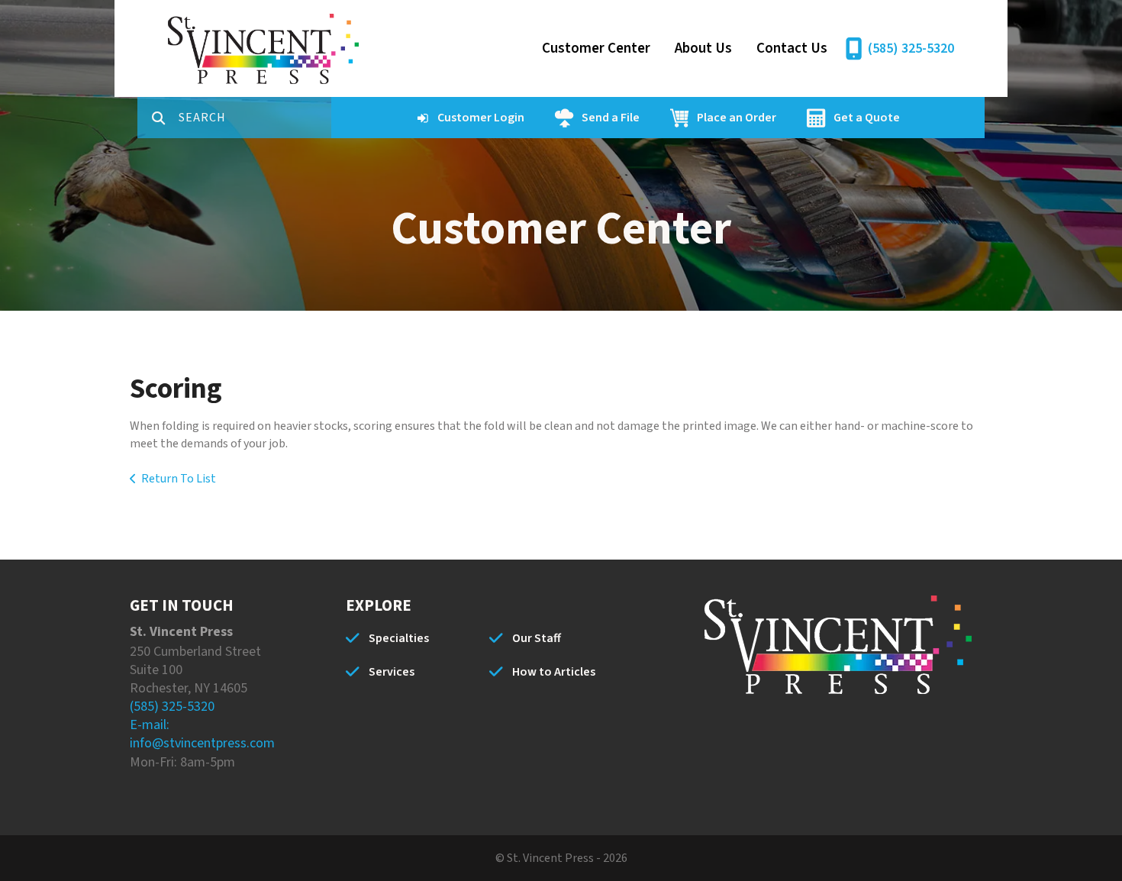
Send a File (611, 117)
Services (391, 671)
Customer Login (480, 117)
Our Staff (536, 638)
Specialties (399, 638)
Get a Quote (866, 117)
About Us (703, 48)
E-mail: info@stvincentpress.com (202, 734)
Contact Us (791, 48)
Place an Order (736, 117)
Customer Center (596, 48)
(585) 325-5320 (911, 48)
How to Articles (553, 671)
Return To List (178, 478)
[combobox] (255, 117)
